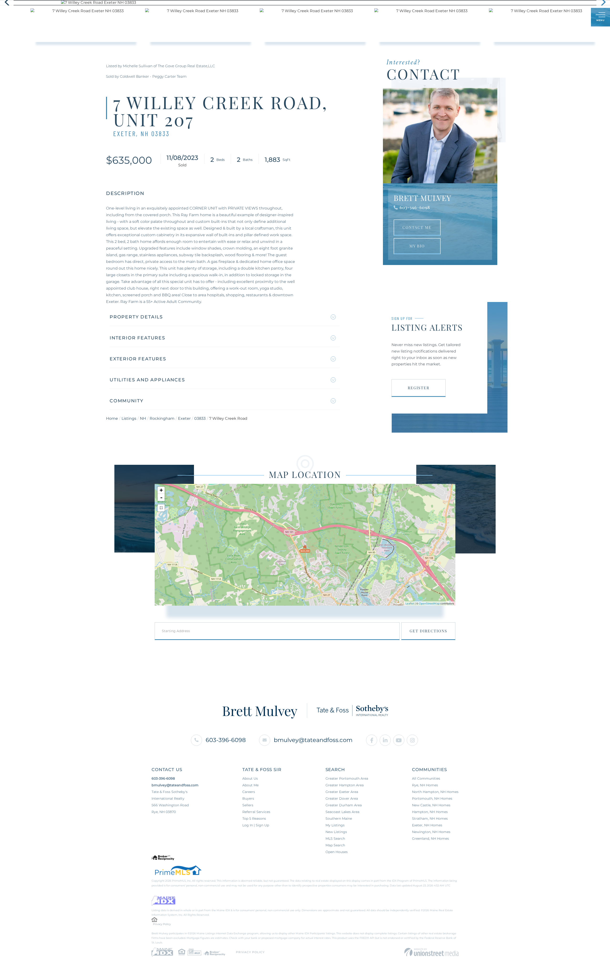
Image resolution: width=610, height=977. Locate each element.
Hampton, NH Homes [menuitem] (430, 812)
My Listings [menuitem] (335, 825)
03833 (200, 418)
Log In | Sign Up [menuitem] (255, 825)
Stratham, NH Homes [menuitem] (430, 818)
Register (418, 387)
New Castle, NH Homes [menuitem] (431, 805)
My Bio (417, 245)
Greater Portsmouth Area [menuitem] (346, 778)
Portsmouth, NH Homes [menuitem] (432, 798)
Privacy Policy (162, 924)
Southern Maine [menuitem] (338, 818)
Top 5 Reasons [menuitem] (254, 818)
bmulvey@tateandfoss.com (313, 740)
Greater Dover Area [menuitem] (341, 798)
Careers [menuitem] (248, 792)
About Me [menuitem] (320, 17)
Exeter (184, 418)
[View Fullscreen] (161, 508)
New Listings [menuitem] (336, 832)
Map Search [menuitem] (335, 845)
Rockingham (162, 418)
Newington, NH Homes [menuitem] (431, 832)
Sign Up (577, 17)
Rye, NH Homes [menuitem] (425, 785)
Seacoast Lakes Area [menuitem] (342, 812)
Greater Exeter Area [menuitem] (341, 792)
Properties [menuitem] (243, 17)
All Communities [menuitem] (426, 778)
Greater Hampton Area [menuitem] (344, 785)
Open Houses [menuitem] (336, 852)
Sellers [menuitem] (294, 17)
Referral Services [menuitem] (256, 812)
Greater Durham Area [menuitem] (343, 805)
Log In (564, 17)
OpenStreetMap (429, 603)
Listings (129, 418)
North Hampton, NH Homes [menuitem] (435, 792)
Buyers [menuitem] (270, 17)
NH (143, 418)
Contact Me (417, 227)
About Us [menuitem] (250, 778)
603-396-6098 (415, 207)
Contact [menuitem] (369, 17)
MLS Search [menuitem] (335, 838)
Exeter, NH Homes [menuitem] (427, 825)
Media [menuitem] (346, 17)
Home (112, 418)
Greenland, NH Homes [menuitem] (430, 838)
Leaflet (409, 603)
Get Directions (428, 630)
